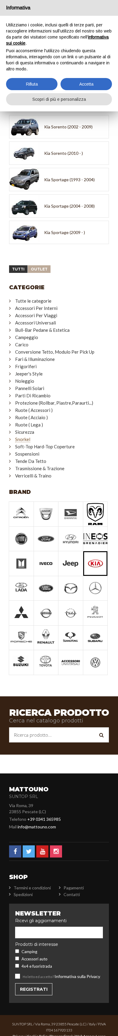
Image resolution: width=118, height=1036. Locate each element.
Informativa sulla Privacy (77, 976)
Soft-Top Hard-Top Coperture (45, 446)
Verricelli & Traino (33, 475)
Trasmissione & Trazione (39, 468)
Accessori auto (34, 958)
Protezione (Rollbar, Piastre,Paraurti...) (54, 403)
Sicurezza (24, 432)
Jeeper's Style (29, 373)
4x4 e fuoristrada (36, 966)
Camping (29, 951)
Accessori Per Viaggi (36, 315)
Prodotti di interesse (36, 944)
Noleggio (24, 381)
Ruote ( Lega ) (29, 424)
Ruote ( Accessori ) (34, 410)
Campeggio (26, 337)
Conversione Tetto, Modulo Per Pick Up (54, 352)
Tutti (18, 269)
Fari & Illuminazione (35, 359)
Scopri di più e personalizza (59, 99)
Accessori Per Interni (36, 308)
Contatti (72, 894)
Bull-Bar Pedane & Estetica (42, 330)
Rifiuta (32, 84)
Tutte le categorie (33, 301)
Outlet (39, 269)
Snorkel (22, 439)
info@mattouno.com (37, 826)
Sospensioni (27, 454)
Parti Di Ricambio (33, 395)
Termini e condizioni (32, 887)
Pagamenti (74, 887)
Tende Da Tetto (30, 461)
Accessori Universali (35, 322)
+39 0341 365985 (44, 819)
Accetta (86, 84)
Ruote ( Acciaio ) (31, 417)
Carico (21, 344)
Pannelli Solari (29, 388)
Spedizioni (23, 894)
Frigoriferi (26, 366)
